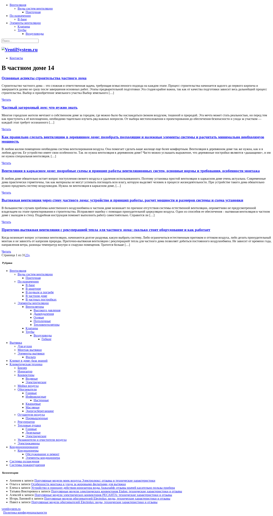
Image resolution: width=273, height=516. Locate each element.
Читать (6, 99)
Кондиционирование (24, 447)
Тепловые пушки (29, 425)
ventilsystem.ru (11, 509)
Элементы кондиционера (43, 457)
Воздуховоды (35, 33)
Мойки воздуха (28, 385)
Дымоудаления (44, 314)
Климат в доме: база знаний (29, 360)
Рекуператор (26, 421)
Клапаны (24, 26)
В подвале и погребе (40, 292)
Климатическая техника (26, 364)
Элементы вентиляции (25, 23)
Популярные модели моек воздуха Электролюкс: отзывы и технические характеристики (94, 480)
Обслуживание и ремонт (42, 454)
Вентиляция (18, 5)
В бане (22, 19)
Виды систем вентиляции (35, 8)
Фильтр (31, 357)
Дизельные (33, 432)
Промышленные (37, 418)
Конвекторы (26, 375)
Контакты (16, 58)
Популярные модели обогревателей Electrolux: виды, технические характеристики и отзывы (107, 498)
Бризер (22, 368)
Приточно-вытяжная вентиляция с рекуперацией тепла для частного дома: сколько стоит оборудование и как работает (106, 230)
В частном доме (36, 296)
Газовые (31, 393)
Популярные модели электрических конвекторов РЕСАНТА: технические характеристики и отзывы (103, 495)
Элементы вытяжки (31, 353)
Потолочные (42, 321)
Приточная (33, 12)
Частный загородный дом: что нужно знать (40, 107)
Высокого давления (47, 310)
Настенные (41, 400)
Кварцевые (33, 403)
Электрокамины (29, 443)
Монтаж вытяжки (30, 350)
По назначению (20, 15)
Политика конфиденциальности (25, 512)
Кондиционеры (28, 450)
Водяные (32, 378)
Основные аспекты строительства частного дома (44, 78)
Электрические (36, 382)
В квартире (33, 288)
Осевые (39, 317)
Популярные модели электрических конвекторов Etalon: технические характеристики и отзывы (116, 491)
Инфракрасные (36, 396)
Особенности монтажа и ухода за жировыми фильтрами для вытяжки (78, 484)
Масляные (33, 407)
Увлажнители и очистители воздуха (42, 439)
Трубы (22, 30)
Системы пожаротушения (27, 465)
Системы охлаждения (24, 461)
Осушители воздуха (31, 414)
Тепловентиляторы (47, 324)
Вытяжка (16, 342)
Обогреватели (27, 389)
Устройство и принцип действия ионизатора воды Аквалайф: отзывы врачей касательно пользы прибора (103, 487)
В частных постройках (41, 299)
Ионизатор (25, 371)
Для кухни (25, 346)
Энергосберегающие (40, 411)
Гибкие (46, 339)
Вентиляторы (35, 306)
